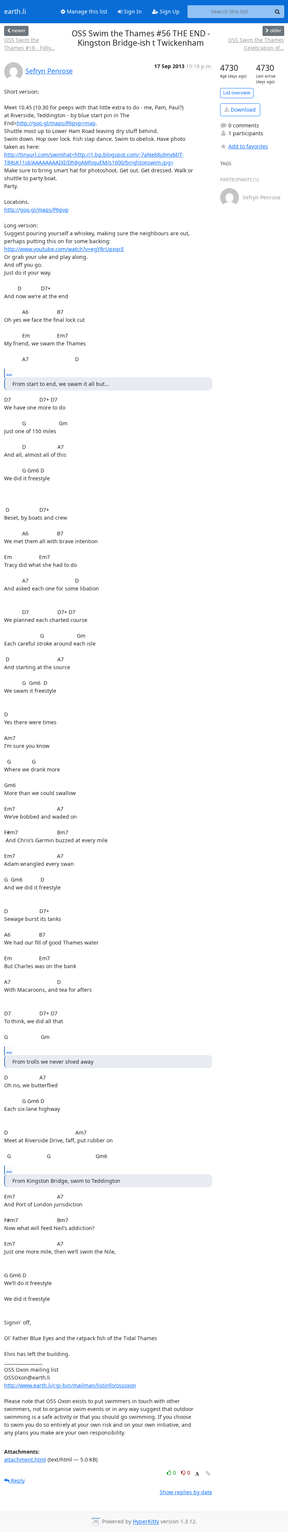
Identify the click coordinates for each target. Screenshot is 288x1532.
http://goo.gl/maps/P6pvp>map (56, 123)
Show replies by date (186, 1492)
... (9, 373)
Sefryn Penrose (49, 70)
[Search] (277, 11)
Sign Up (169, 11)
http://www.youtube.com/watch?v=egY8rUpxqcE (64, 249)
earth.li (15, 11)
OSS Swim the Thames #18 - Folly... (29, 43)
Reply (17, 1480)
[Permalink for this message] (208, 1473)
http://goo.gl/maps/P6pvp (36, 209)
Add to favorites (248, 146)
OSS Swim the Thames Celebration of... (256, 43)
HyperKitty (146, 1521)
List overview (236, 93)
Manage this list (86, 11)
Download (242, 109)
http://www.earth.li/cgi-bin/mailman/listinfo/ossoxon (70, 1385)
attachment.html (25, 1459)
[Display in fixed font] (197, 1474)
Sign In (132, 11)
